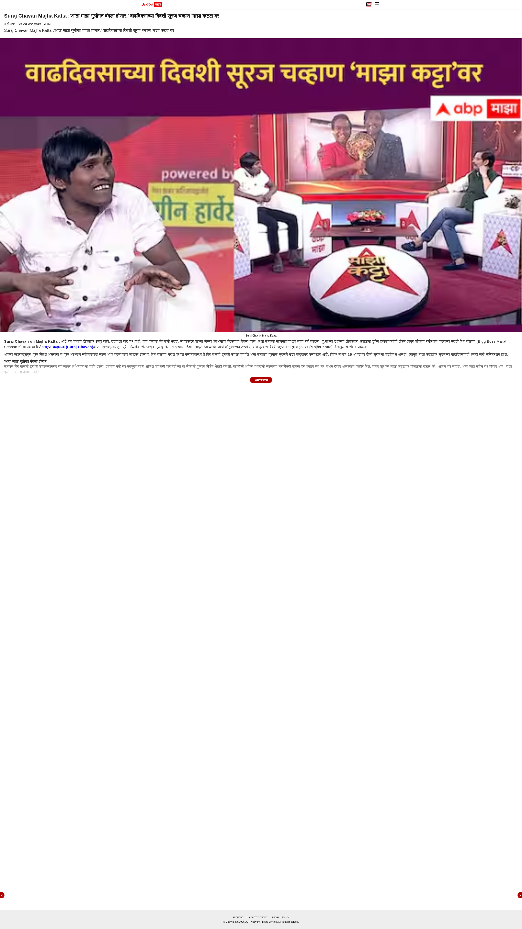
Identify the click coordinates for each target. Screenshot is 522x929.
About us (238, 917)
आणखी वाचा (261, 380)
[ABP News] (520, 895)
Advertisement (258, 917)
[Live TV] (369, 3)
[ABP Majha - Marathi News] (152, 4)
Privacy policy (280, 917)
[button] (377, 4)
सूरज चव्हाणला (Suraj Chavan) (68, 347)
